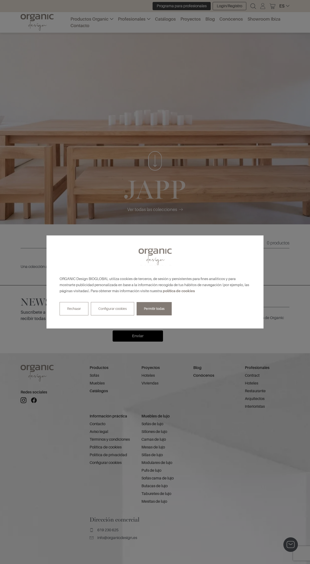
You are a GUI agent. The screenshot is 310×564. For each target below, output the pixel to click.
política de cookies (179, 291)
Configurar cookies (112, 309)
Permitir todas (154, 309)
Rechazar (74, 309)
